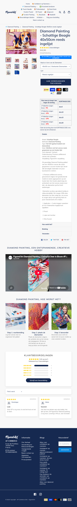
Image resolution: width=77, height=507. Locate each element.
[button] (44, 48)
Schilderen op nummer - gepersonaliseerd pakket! (46, 451)
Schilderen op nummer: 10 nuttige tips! (45, 470)
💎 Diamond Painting (12, 27)
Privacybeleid (26, 459)
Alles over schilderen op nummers (45, 444)
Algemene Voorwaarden (26, 456)
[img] (11, 399)
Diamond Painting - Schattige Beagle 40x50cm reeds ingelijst (42, 27)
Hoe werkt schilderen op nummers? (45, 464)
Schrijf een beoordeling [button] (38, 380)
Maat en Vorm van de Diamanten (51, 63)
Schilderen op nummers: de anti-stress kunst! (46, 458)
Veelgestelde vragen (26, 450)
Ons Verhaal (26, 442)
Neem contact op (28, 453)
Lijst (42, 71)
